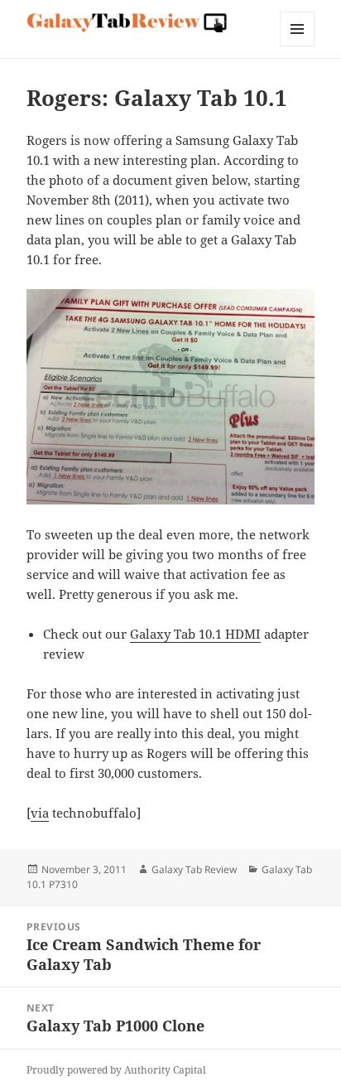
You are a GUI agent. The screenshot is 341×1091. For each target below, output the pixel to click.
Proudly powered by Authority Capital (116, 1070)
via (40, 812)
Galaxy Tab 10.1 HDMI (195, 633)
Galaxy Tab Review (194, 869)
